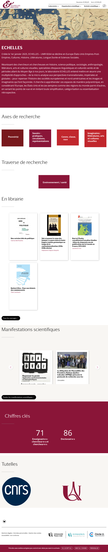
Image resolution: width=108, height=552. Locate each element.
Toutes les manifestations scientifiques (17, 397)
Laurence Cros (76, 248)
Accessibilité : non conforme (10, 535)
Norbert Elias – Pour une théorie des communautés (23, 289)
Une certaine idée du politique (22, 238)
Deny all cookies (81, 548)
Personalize (94, 548)
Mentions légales (7, 533)
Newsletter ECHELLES (82, 2)
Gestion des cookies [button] (35, 533)
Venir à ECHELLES (96, 2)
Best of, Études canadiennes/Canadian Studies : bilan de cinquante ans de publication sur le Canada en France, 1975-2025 (84, 242)
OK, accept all (67, 548)
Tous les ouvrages (10, 318)
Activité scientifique (91, 6)
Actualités (61, 380)
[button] (10, 367)
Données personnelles (20, 533)
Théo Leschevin (15, 292)
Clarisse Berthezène (17, 240)
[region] (54, 367)
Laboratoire (53, 6)
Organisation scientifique (70, 6)
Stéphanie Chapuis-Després (50, 250)
